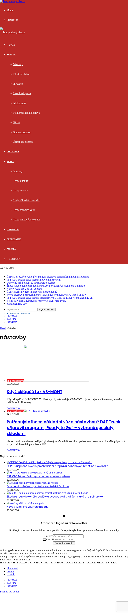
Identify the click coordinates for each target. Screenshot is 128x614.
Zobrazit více (13, 408)
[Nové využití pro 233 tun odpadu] (25, 503)
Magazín (13, 229)
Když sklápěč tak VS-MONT (34, 391)
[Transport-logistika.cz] (12, 32)
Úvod (3, 328)
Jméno (48, 536)
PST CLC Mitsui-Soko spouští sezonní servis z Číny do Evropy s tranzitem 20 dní (50, 297)
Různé (16, 122)
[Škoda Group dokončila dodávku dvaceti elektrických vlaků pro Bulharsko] (47, 493)
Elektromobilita (21, 74)
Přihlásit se (19, 313)
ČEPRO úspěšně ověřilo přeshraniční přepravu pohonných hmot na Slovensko (48, 276)
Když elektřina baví (17, 303)
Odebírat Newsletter (64, 543)
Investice (18, 83)
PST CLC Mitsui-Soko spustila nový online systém (34, 279)
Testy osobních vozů (24, 209)
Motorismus (19, 103)
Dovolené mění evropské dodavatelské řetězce (31, 282)
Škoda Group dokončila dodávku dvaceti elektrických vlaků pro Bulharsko (46, 285)
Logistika (13, 151)
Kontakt (14, 259)
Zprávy (11, 54)
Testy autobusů (21, 180)
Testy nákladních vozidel (26, 200)
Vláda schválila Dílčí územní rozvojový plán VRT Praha (36, 300)
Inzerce (10, 571)
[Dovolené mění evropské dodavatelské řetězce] (32, 482)
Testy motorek (20, 190)
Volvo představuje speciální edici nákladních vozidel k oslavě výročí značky (46, 294)
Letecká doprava (22, 93)
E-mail (50, 539)
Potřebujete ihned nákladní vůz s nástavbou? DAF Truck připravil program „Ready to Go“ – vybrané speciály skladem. (63, 427)
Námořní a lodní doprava (26, 112)
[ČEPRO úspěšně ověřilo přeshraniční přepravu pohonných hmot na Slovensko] (49, 462)
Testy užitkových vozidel (26, 219)
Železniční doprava (23, 141)
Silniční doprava (21, 132)
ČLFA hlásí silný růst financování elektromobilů (32, 291)
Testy (10, 161)
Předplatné (14, 239)
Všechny (18, 64)
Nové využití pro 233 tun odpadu (24, 288)
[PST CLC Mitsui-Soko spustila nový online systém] (35, 472)
